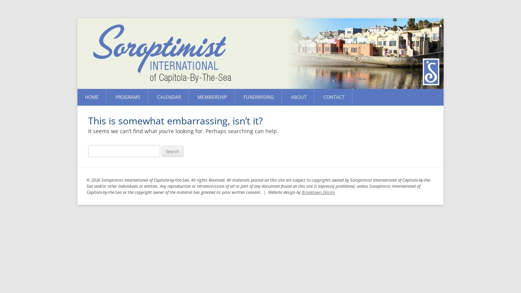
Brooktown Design (318, 192)
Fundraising (259, 97)
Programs (128, 97)
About (299, 97)
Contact (334, 97)
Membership (212, 97)
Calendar (169, 97)
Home (92, 97)
